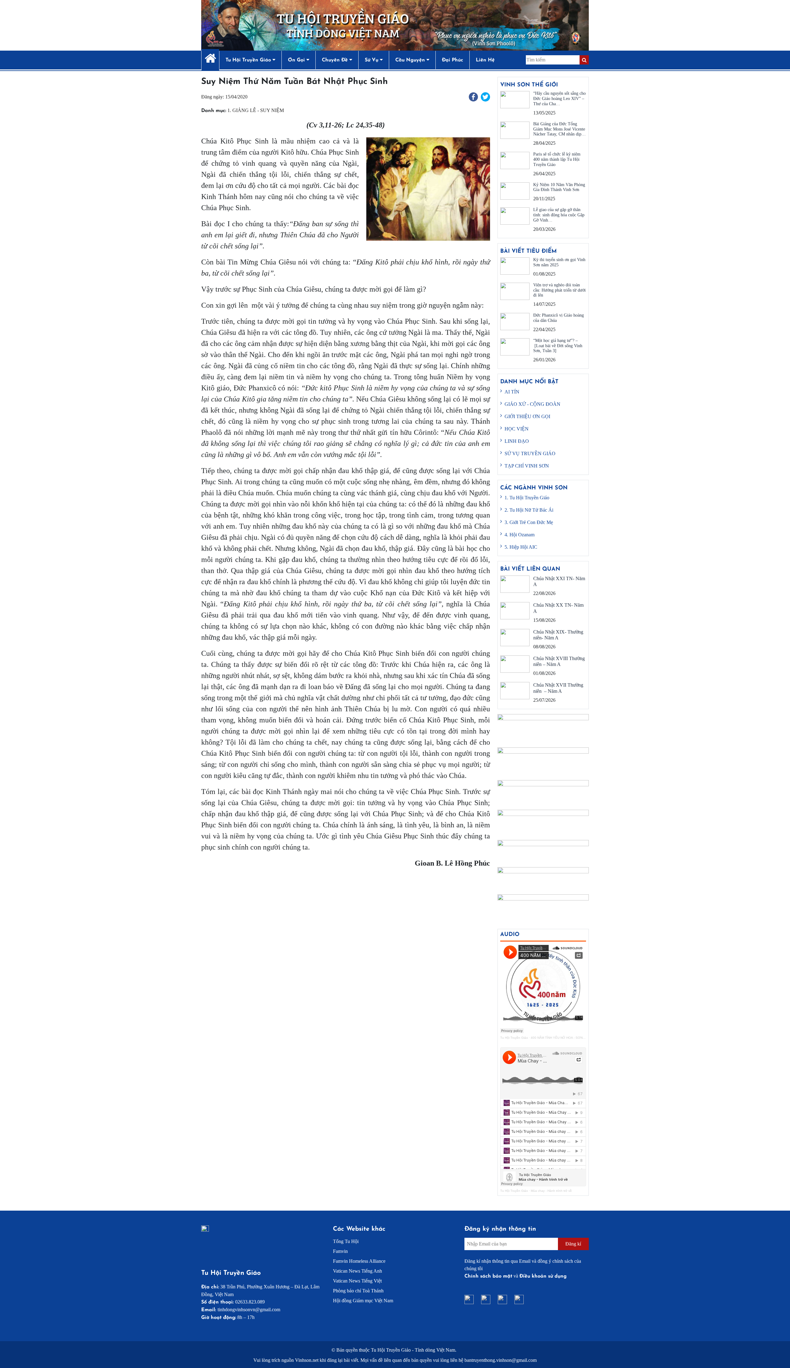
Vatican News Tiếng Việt (357, 1280)
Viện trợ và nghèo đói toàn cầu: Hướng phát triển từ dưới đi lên (559, 290)
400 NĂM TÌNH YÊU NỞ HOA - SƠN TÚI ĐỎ (562, 1037)
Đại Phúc (452, 60)
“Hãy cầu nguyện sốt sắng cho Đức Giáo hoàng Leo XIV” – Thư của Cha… (559, 98)
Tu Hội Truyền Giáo (514, 1037)
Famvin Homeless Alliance (359, 1261)
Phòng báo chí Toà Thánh (358, 1290)
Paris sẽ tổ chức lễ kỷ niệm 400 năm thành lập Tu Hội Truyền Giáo (556, 159)
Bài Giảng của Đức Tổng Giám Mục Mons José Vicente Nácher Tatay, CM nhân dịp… (559, 129)
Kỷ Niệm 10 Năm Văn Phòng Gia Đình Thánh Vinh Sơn (559, 187)
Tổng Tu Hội (346, 1241)
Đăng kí (573, 1243)
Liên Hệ (485, 60)
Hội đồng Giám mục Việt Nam (363, 1300)
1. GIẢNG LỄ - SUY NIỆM (255, 110)
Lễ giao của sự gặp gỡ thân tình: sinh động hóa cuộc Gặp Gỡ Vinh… (558, 214)
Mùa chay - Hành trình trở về (551, 1190)
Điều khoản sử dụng (543, 1276)
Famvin (340, 1251)
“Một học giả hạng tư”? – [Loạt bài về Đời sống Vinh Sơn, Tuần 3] (557, 345)
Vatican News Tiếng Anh (357, 1271)
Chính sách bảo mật (488, 1276)
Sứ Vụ (372, 60)
